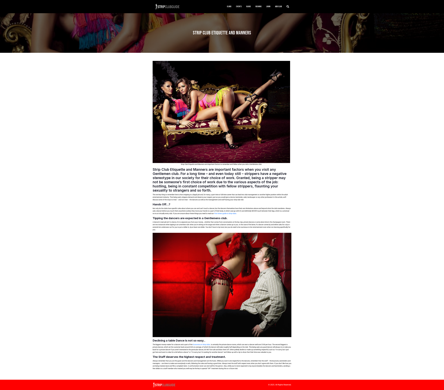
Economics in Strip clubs (201, 344)
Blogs (248, 6)
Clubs (229, 6)
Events (239, 6)
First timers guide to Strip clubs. (225, 213)
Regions (259, 6)
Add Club (278, 6)
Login (268, 6)
